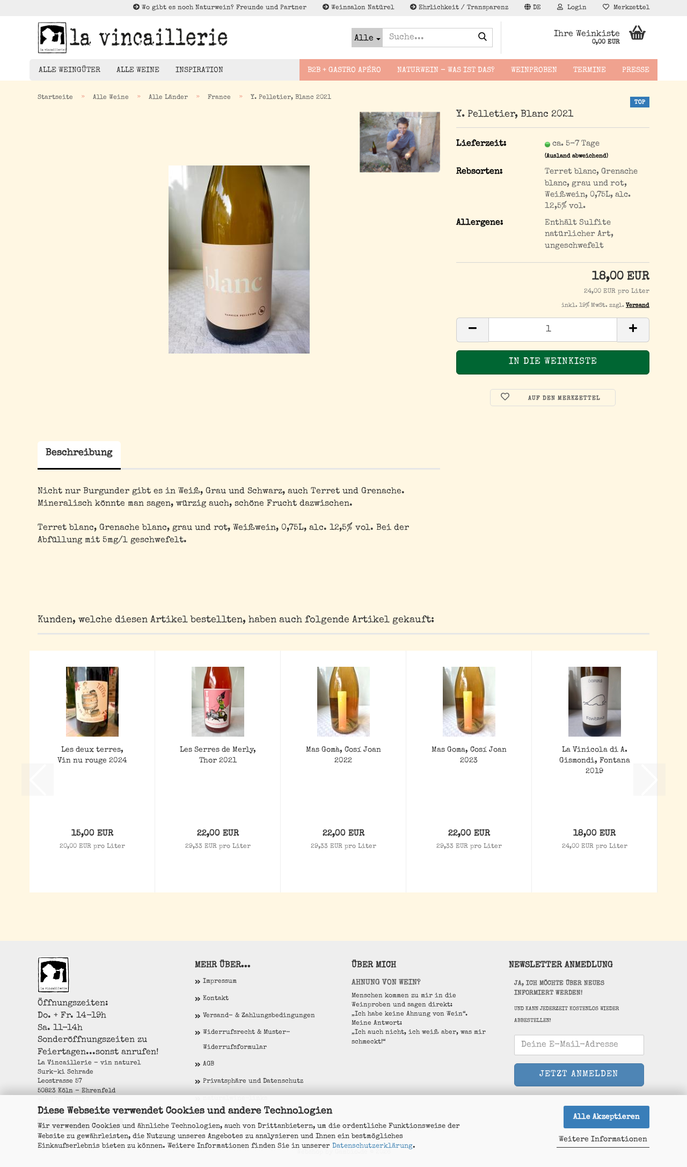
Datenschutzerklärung (372, 1146)
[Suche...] (482, 38)
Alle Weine (137, 70)
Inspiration (199, 70)
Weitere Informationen (603, 1139)
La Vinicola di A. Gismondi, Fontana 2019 (594, 760)
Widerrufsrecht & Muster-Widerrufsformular (246, 1040)
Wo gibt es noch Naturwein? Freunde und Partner (223, 8)
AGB (208, 1064)
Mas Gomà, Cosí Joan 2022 (343, 755)
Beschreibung (79, 453)
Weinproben (534, 70)
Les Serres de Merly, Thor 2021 (218, 755)
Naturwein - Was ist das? (446, 70)
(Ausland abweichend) (576, 156)
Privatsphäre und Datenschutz (253, 1081)
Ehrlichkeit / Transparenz (462, 8)
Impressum (220, 981)
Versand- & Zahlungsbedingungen (259, 1016)
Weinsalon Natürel (361, 8)
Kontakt (216, 999)
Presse (635, 70)
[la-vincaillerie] (186, 37)
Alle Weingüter (69, 70)
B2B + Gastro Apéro (344, 70)
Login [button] (575, 8)
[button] (532, 8)
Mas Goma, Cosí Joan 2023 (469, 755)
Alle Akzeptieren (606, 1117)
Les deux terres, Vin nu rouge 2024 (92, 755)
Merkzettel (629, 8)
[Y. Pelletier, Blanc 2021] (239, 259)
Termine (589, 70)
